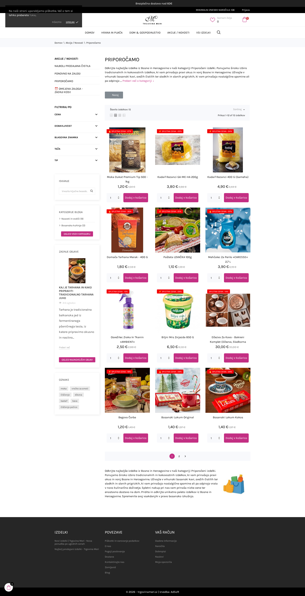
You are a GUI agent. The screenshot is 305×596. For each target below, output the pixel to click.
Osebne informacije (166, 540)
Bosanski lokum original (177, 417)
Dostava (109, 556)
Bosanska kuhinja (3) (73, 225)
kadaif (64, 401)
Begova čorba (127, 417)
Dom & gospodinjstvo (144, 32)
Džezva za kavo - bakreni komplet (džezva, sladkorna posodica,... (228, 342)
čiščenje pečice (69, 407)
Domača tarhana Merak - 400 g (127, 257)
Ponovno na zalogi (67, 73)
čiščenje (65, 394)
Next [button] (97, 306)
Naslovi (159, 556)
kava (74, 401)
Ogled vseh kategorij (77, 233)
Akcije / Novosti (178, 32)
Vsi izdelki (203, 32)
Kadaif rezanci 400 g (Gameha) (228, 177)
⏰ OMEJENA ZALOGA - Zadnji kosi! (69, 90)
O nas (108, 546)
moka (64, 388)
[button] (114, 95)
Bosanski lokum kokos (228, 417)
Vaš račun (165, 532)
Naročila (160, 546)
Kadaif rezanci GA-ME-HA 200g (177, 177)
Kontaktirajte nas (114, 562)
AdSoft (175, 592)
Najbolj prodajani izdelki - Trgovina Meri (77, 549)
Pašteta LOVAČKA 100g (177, 257)
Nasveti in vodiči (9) (72, 218)
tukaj (32, 15)
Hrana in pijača (111, 32)
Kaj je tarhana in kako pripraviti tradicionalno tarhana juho (76, 293)
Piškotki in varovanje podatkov (122, 540)
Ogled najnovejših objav (77, 359)
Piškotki (57, 22)
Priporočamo (64, 81)
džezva (78, 394)
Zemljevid (110, 567)
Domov (89, 32)
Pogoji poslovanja (115, 551)
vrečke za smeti (80, 388)
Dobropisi (160, 551)
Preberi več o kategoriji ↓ (138, 80)
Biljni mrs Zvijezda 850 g (178, 337)
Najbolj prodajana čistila (72, 66)
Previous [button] (57, 306)
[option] (77, 303)
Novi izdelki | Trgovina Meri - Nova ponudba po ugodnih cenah (73, 542)
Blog (107, 572)
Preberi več (64, 347)
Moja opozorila (163, 562)
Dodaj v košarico (135, 197)
